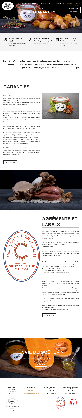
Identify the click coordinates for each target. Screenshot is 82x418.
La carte (35, 3)
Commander (41, 364)
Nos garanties (45, 3)
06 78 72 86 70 (77, 5)
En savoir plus (10, 162)
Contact (42, 8)
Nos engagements (58, 3)
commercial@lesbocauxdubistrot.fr (73, 3)
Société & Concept (24, 3)
